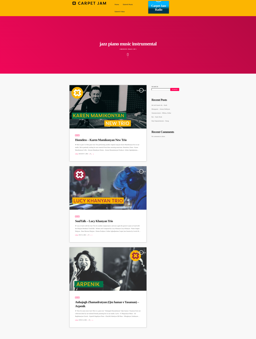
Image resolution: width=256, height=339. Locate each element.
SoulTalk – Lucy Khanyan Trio (94, 221)
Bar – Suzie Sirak (157, 117)
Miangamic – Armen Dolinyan (161, 109)
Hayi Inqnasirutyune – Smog (160, 121)
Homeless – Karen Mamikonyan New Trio (101, 140)
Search (155, 87)
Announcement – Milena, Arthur (161, 113)
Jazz (77, 135)
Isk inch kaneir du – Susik (159, 105)
